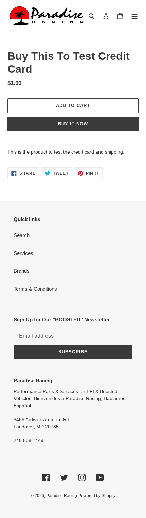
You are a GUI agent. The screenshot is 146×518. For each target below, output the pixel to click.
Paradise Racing (61, 495)
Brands (22, 271)
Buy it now (73, 123)
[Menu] (134, 15)
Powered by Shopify (96, 495)
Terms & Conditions (35, 289)
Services (23, 253)
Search (22, 235)
